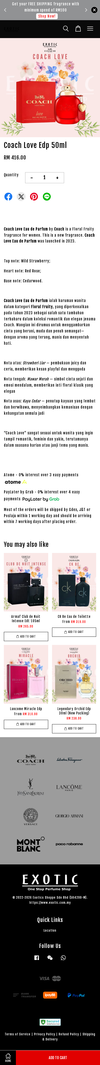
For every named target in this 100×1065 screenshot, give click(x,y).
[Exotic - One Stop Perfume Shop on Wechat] (50, 960)
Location (50, 930)
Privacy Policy (44, 1034)
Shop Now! (47, 16)
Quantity (11, 175)
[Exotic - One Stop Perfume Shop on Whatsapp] (63, 960)
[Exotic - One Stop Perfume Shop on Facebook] (36, 960)
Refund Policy (69, 1034)
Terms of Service (18, 1034)
